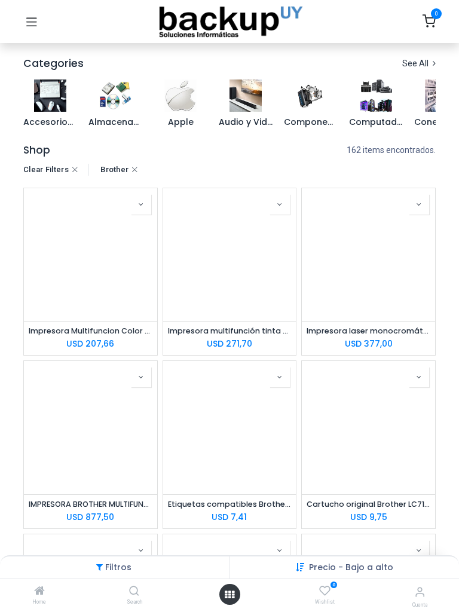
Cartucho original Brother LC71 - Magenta (368, 504)
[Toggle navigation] (31, 21)
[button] (351, 567)
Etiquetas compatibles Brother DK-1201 (230, 504)
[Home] (39, 591)
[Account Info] (420, 592)
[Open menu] (229, 594)
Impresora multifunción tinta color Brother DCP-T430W (230, 330)
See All (416, 63)
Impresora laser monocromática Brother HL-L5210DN (368, 330)
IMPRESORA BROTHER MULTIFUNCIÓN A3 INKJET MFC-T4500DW (90, 504)
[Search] (134, 591)
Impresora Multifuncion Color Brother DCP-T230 (90, 330)
